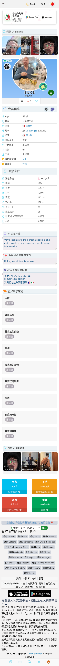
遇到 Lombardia (16, 552)
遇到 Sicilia (10, 562)
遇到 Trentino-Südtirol (15, 568)
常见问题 (40, 586)
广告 (23, 583)
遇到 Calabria (10, 542)
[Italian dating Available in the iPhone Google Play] (40, 591)
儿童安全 (18, 586)
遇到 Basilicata (49, 536)
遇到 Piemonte (15, 557)
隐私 (41, 583)
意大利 (29, 125)
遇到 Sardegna (43, 557)
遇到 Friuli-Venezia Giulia (16, 547)
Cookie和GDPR (11, 583)
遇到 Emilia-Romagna (45, 542)
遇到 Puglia (29, 557)
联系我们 (29, 586)
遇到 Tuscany (34, 568)
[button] (3, 3)
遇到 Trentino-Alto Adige (43, 562)
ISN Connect (35, 653)
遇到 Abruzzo (9, 536)
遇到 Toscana (23, 562)
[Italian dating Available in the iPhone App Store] (19, 591)
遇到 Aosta (22, 536)
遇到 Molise (45, 552)
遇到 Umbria (48, 568)
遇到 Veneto (29, 573)
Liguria (42, 130)
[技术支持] (48, 662)
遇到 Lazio (35, 547)
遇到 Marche (31, 552)
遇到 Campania (26, 542)
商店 (34, 578)
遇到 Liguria (48, 547)
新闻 (18, 578)
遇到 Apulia (35, 536)
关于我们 (32, 583)
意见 (41, 578)
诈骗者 (26, 578)
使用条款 (50, 583)
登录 (43, 4)
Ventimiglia (31, 130)
